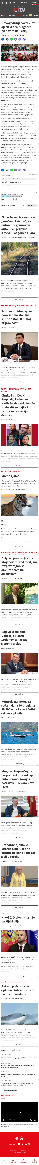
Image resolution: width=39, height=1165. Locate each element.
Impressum (13, 1150)
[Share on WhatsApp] (11, 39)
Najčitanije (23, 1162)
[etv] (19, 9)
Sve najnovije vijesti (11, 1090)
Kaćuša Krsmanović (21, 237)
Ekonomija (11, 15)
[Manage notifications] (35, 1161)
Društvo (18, 15)
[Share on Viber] (19, 39)
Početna (4, 1162)
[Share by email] (15, 39)
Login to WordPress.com (16, 196)
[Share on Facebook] (2, 39)
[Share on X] (7, 39)
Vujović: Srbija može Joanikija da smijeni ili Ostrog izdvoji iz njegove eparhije (17, 1066)
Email (15, 199)
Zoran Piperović (20, 490)
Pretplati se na (6, 205)
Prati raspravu (36, 174)
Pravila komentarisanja (20, 1152)
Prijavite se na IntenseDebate (5, 196)
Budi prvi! (20, 179)
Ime (2, 199)
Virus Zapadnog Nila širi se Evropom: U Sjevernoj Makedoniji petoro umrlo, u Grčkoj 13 (17, 1084)
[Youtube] (10, 3)
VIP (31, 15)
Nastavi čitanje (19, 299)
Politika (3, 15)
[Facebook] (2, 3)
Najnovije (13, 1162)
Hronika (25, 15)
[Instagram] (14, 3)
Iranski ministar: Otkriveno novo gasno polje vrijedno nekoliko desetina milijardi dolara (19, 1058)
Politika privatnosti (24, 1150)
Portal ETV (20, 35)
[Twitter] (6, 3)
